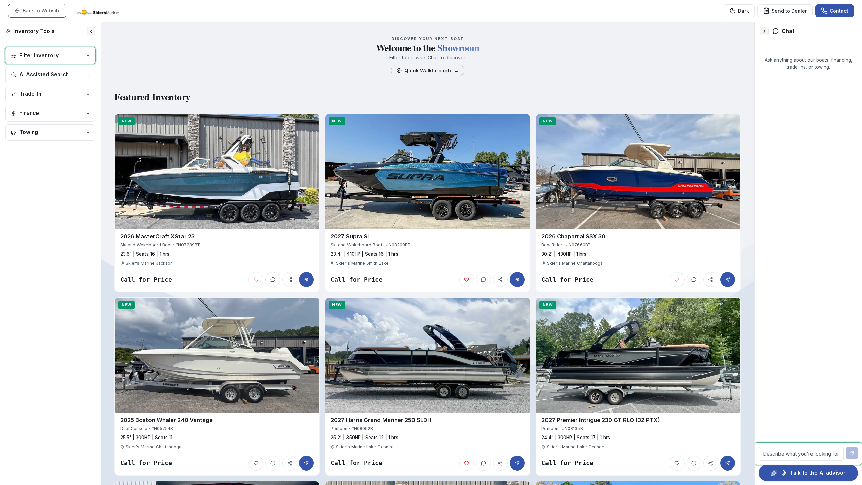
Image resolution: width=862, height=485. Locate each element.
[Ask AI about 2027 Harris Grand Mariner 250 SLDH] (483, 463)
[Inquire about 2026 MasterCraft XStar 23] (306, 279)
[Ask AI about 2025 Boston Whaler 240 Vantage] (272, 463)
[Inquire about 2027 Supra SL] (517, 279)
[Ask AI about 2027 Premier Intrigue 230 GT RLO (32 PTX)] (694, 463)
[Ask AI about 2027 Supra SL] (483, 279)
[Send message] (852, 453)
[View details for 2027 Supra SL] (427, 203)
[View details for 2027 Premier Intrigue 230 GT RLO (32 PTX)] (638, 387)
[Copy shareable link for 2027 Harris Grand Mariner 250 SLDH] (500, 463)
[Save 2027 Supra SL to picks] (466, 279)
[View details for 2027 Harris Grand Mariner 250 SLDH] (427, 387)
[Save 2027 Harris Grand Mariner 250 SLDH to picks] (466, 463)
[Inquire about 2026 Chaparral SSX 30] (727, 279)
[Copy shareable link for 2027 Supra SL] (500, 279)
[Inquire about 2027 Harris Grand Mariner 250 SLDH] (517, 463)
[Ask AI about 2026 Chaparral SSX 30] (694, 279)
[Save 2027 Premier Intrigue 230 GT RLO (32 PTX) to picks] (677, 463)
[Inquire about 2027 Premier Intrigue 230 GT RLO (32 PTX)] (727, 463)
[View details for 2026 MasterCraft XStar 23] (217, 203)
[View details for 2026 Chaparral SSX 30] (638, 203)
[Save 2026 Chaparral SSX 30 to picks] (677, 279)
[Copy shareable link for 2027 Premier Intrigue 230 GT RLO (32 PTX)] (710, 463)
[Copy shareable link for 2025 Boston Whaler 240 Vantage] (289, 463)
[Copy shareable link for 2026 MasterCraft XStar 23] (289, 279)
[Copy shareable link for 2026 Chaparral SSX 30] (710, 279)
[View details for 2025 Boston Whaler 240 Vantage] (217, 387)
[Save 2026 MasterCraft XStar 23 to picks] (255, 279)
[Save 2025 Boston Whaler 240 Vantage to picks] (255, 463)
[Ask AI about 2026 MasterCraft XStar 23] (272, 279)
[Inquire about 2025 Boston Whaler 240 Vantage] (306, 463)
